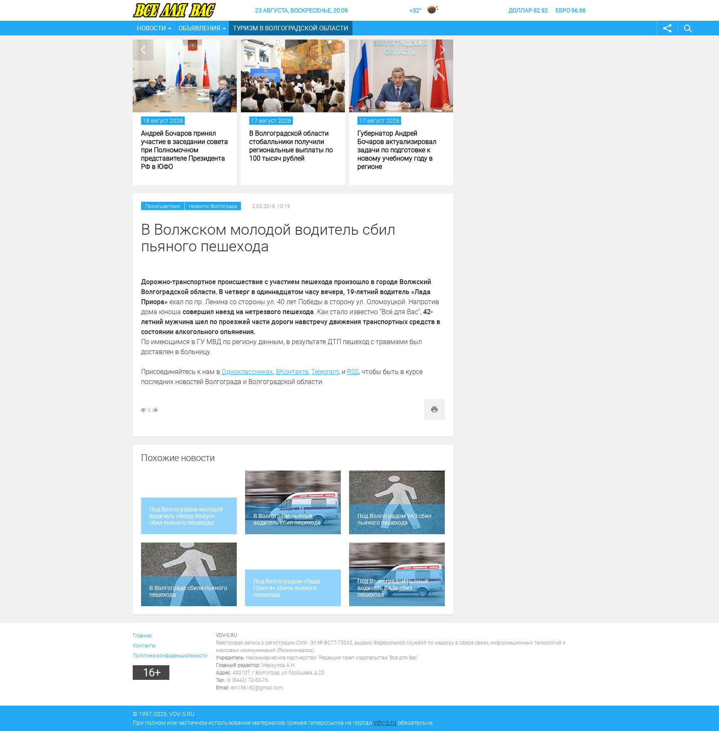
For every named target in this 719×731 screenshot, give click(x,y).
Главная (142, 635)
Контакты (144, 645)
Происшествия (162, 206)
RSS (353, 371)
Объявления (200, 28)
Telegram (325, 371)
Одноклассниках (247, 371)
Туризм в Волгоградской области (290, 28)
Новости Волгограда (213, 206)
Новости (151, 28)
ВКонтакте (292, 371)
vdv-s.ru (385, 722)
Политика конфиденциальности (170, 655)
